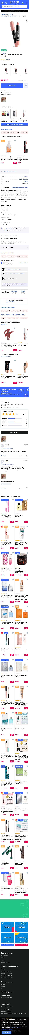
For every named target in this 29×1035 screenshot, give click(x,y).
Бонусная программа (7, 977)
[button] (12, 85)
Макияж (3, 14)
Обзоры (3, 986)
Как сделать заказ (6, 968)
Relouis (13, 318)
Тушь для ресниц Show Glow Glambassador (7, 756)
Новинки (3, 960)
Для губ (9, 14)
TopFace (26, 176)
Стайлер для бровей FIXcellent (7, 650)
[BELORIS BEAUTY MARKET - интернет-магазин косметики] (14, 3)
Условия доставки (7, 944)
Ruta (17, 318)
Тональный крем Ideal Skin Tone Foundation (8, 378)
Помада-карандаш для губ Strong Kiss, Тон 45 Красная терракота (8, 345)
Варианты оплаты (6, 971)
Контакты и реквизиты (7, 1006)
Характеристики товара (9, 171)
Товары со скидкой (21, 944)
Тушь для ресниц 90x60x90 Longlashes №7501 (6, 517)
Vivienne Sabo (24, 318)
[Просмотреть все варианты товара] (15, 383)
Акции (2, 957)
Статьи (3, 988)
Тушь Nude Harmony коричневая (20, 863)
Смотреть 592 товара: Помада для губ (14, 11)
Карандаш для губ (16, 310)
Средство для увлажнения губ (8, 16)
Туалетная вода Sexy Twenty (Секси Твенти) (7, 570)
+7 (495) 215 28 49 (7, 992)
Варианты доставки (6, 973)
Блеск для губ (5, 132)
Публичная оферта (6, 1009)
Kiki (8, 318)
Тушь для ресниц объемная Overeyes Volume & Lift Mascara (21, 757)
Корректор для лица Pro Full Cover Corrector (7, 703)
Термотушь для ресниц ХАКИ (5, 863)
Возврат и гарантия (6, 975)
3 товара (23, 291)
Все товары (4, 324)
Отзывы (3, 984)
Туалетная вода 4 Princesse (21, 649)
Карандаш (25, 310)
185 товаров (14, 291)
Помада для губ (23, 16)
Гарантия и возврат (8, 247)
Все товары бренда (6, 356)
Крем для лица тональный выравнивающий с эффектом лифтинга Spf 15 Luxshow (21, 598)
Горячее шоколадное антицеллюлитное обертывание (20, 570)
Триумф (4, 318)
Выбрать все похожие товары (14, 124)
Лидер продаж (5, 962)
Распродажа (4, 955)
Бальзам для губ (15, 132)
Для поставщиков (6, 1011)
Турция (26, 181)
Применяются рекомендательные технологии (14, 1013)
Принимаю (6, 1032)
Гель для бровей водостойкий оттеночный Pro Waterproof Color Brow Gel (7, 838)
